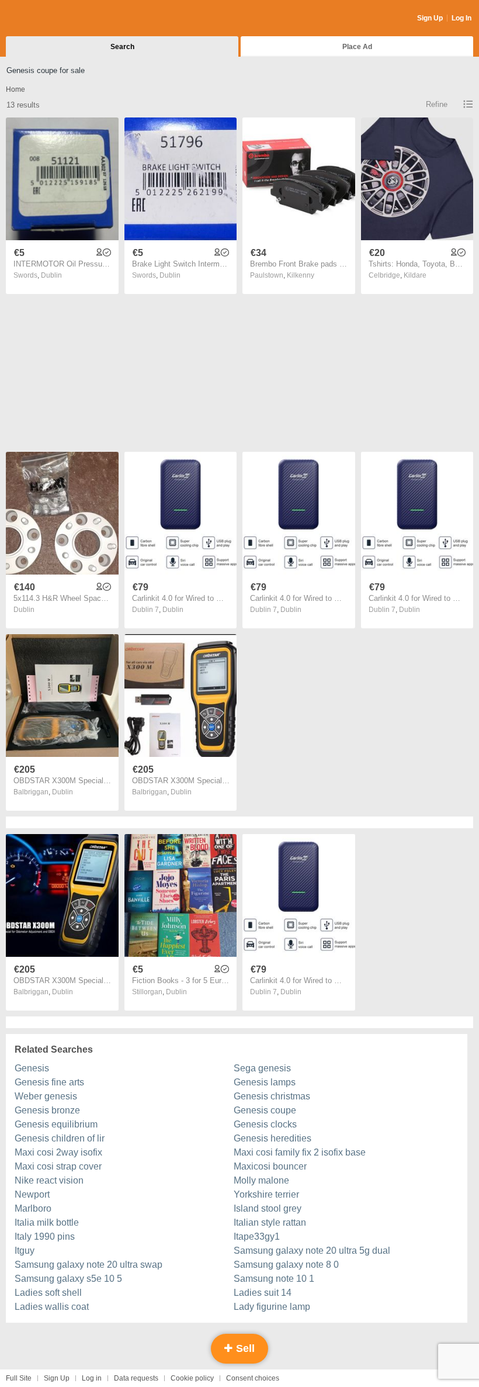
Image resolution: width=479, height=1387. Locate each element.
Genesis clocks (265, 1124)
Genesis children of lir (60, 1138)
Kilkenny (300, 275)
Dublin (51, 275)
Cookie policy (192, 1378)
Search (122, 47)
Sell (244, 1348)
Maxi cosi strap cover (58, 1166)
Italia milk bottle (47, 1222)
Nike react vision (49, 1180)
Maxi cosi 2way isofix (58, 1152)
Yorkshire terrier (266, 1194)
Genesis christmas (272, 1096)
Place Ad (357, 47)
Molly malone (261, 1180)
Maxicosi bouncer (270, 1166)
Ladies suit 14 (262, 1293)
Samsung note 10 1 (274, 1279)
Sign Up (430, 18)
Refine (436, 104)
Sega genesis (262, 1068)
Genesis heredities (272, 1138)
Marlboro (33, 1208)
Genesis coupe (265, 1110)
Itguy (24, 1250)
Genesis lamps (265, 1082)
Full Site (19, 1378)
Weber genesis (46, 1096)
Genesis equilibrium (56, 1124)
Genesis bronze (47, 1110)
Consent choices (252, 1378)
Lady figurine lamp (272, 1307)
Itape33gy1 (257, 1236)
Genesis (32, 1068)
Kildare (415, 275)
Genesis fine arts (49, 1082)
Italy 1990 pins (45, 1236)
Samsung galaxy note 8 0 (286, 1265)
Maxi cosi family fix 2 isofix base (300, 1152)
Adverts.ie (52, 18)
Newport (32, 1194)
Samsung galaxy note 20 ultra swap (88, 1265)
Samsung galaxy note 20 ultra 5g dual (312, 1250)
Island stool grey (267, 1208)
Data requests (136, 1378)
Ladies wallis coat (52, 1307)
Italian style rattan (270, 1222)
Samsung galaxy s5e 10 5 (68, 1279)
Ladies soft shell (48, 1293)
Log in (92, 1378)
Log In (461, 18)
